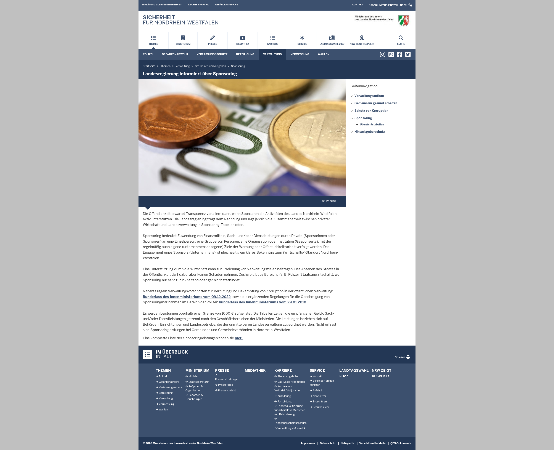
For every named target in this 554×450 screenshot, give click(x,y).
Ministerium (197, 370)
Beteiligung (245, 54)
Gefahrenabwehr (175, 54)
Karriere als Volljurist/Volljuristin (287, 388)
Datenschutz (328, 443)
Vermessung (300, 54)
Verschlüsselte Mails (372, 443)
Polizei (148, 54)
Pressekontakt (227, 390)
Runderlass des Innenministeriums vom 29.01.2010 (262, 302)
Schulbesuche (321, 407)
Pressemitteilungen (227, 379)
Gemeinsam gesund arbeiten (375, 103)
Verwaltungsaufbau (369, 96)
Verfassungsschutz (212, 54)
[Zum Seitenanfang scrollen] (545, 442)
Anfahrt (317, 390)
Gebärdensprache (226, 4)
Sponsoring (363, 118)
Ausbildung (284, 396)
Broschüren (320, 401)
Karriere (283, 370)
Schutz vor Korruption (371, 111)
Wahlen (323, 54)
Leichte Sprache (198, 4)
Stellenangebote (287, 376)
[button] (391, 5)
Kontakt (357, 4)
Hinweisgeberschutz (369, 132)
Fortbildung (284, 401)
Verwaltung (272, 54)
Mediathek (255, 370)
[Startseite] (382, 21)
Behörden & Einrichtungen (194, 397)
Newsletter (319, 396)
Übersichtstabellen (372, 124)
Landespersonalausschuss (290, 423)
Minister (193, 376)
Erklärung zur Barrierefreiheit (162, 4)
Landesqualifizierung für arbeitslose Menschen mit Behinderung (289, 410)
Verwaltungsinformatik (291, 428)
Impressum (308, 443)
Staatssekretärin (198, 382)
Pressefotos (225, 385)
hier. (239, 338)
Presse (222, 370)
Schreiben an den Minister (322, 383)
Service (317, 370)
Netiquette (347, 443)
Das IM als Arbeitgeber (291, 382)
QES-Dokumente (400, 443)
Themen (163, 370)
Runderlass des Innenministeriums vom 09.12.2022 (187, 297)
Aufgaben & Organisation (194, 388)
